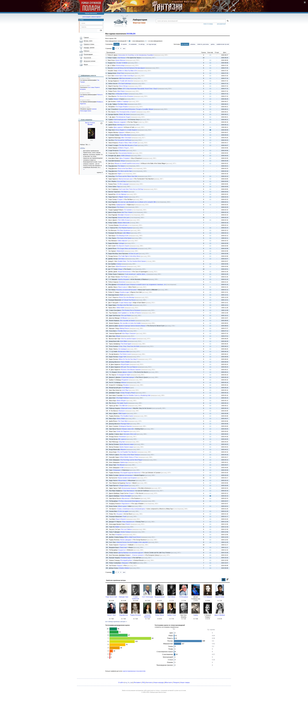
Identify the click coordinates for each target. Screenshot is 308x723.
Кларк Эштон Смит (111, 597)
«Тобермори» (116, 470)
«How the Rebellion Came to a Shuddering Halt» (137, 395)
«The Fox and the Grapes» (129, 338)
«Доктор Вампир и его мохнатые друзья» (130, 552)
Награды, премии (89, 47)
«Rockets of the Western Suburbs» (131, 369)
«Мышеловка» (122, 480)
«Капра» (115, 99)
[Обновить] (101, 124)
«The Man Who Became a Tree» (128, 145)
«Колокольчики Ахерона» (129, 488)
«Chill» (122, 467)
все (124, 48)
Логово (90, 124)
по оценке (124, 44)
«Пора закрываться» (128, 521)
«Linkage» (122, 243)
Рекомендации (88, 54)
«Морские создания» (119, 122)
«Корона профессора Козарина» (127, 478)
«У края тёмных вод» (125, 302)
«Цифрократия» (121, 204)
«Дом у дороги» (118, 127)
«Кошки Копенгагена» (124, 271)
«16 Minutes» (124, 318)
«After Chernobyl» (126, 137)
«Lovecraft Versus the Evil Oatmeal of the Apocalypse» (129, 68)
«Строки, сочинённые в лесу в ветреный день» (130, 508)
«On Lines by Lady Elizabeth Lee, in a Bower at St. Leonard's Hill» (136, 202)
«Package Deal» (125, 423)
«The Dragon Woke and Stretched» (127, 248)
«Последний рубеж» (126, 560)
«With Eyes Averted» (125, 78)
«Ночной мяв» (123, 225)
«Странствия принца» (127, 377)
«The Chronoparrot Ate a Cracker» (126, 112)
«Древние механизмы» (126, 475)
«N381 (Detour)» (126, 155)
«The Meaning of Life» (122, 235)
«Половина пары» (125, 557)
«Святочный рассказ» (120, 119)
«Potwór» (128, 524)
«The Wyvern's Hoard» (122, 246)
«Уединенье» (123, 545)
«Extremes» (122, 282)
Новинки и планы (89, 44)
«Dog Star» (122, 441)
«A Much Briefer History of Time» (128, 457)
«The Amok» (122, 150)
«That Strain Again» (126, 344)
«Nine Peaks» (121, 91)
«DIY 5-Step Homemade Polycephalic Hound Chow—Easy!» (140, 88)
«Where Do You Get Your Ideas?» (128, 359)
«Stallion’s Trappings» (122, 101)
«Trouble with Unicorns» (126, 81)
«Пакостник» (123, 547)
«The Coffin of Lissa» (123, 220)
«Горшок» (119, 565)
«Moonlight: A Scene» (123, 215)
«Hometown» (122, 436)
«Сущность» (122, 550)
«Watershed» (120, 251)
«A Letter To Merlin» (122, 63)
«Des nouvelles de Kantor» (127, 320)
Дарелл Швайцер (220, 615)
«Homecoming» (120, 65)
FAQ (143, 682)
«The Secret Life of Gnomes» (125, 96)
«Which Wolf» (120, 307)
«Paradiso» (126, 385)
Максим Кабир (219, 597)
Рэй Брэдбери (183, 597)
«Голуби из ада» (124, 292)
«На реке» (119, 514)
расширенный (221, 24)
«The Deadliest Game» (126, 416)
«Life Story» (121, 258)
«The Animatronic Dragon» (123, 117)
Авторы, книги (88, 41)
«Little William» (126, 233)
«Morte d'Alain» (120, 418)
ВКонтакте (168, 682)
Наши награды (159, 682)
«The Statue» (121, 166)
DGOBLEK (131, 34)
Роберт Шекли (159, 615)
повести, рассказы (203, 44)
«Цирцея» (121, 132)
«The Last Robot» (126, 315)
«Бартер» (128, 483)
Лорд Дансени (123, 615)
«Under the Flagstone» (123, 431)
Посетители (87, 57)
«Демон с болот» (127, 372)
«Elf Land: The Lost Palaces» (129, 367)
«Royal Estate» (125, 364)
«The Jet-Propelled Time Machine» (127, 452)
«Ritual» (118, 336)
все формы (184, 44)
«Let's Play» (125, 390)
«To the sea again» (123, 511)
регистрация (86, 16)
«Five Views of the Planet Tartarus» (129, 454)
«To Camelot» (128, 210)
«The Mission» (120, 465)
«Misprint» (123, 449)
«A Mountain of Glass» (121, 93)
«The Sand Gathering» (124, 83)
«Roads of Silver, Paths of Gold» (127, 142)
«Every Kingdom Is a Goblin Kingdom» (126, 130)
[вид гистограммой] (228, 579)
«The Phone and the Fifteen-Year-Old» (126, 176)
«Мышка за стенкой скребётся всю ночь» (127, 163)
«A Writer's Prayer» (123, 148)
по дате (116, 44)
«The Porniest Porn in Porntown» (131, 310)
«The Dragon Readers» (122, 106)
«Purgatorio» (125, 380)
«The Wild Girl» (123, 405)
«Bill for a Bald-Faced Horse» (132, 537)
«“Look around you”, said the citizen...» (135, 274)
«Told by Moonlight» (125, 496)
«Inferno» (123, 382)
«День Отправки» (124, 158)
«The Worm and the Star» (124, 171)
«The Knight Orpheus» (122, 398)
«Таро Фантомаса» (128, 490)
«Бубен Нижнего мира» (126, 447)
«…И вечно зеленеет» (137, 555)
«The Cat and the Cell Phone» (123, 140)
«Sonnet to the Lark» (123, 217)
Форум (86, 64)
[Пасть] (91, 138)
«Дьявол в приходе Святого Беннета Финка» (131, 325)
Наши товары (185, 682)
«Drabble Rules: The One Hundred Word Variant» (131, 261)
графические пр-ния (223, 44)
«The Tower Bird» (122, 421)
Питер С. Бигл (111, 615)
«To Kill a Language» (123, 184)
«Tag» (118, 186)
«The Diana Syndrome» (123, 230)
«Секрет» (131, 493)
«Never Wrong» (123, 86)
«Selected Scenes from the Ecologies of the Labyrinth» (132, 542)
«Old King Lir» (121, 124)
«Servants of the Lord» (130, 434)
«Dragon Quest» (124, 485)
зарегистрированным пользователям (134, 671)
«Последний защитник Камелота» (130, 472)
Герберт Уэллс (171, 615)
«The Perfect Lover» (125, 354)
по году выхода (151, 44)
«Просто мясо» (122, 287)
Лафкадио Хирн (123, 597)
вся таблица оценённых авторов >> (116, 621)
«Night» (119, 173)
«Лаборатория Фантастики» (157, 692)
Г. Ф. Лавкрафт (207, 597)
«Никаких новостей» (127, 429)
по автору (142, 44)
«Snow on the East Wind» (124, 168)
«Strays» (123, 160)
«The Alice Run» (122, 331)
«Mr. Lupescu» (122, 439)
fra (128, 682)
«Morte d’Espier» (121, 400)
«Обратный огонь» (126, 408)
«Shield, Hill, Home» (124, 114)
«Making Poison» (124, 328)
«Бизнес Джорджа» (126, 539)
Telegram (176, 682)
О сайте (121, 682)
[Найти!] (228, 21)
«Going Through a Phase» (128, 392)
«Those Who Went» (125, 135)
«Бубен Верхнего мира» (126, 444)
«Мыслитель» (125, 498)
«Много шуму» (122, 506)
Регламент (137, 682)
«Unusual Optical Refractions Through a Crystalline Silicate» (136, 109)
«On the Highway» (121, 194)
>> (84, 169)
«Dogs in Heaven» (120, 519)
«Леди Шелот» (125, 503)
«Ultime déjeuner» (122, 240)
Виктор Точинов (90, 122)
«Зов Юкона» (121, 57)
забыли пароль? (96, 16)
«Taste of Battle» (125, 362)
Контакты (149, 682)
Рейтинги (86, 51)
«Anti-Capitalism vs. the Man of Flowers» (129, 313)
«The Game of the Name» (124, 238)
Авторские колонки (89, 61)
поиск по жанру (208, 24)
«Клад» (120, 269)
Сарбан (195, 615)
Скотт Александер (147, 597)
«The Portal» (124, 277)
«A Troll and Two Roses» (129, 300)
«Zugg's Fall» (122, 356)
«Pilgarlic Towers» (123, 197)
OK (100, 30)
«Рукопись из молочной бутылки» (126, 289)
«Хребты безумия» (123, 279)
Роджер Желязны (135, 615)
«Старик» (120, 199)
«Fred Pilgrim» (125, 387)
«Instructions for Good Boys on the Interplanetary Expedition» (136, 55)
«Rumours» (121, 411)
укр (131, 682)
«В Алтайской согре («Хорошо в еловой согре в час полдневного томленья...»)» (141, 284)
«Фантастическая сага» (125, 179)
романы (192, 44)
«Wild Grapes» (122, 413)
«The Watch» (124, 191)
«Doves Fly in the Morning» (127, 297)
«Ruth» (121, 295)
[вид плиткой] (223, 579)
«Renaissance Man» (124, 351)
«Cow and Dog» (121, 181)
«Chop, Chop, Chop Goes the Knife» (129, 346)
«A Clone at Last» (133, 253)
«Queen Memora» (120, 60)
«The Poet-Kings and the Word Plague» (131, 460)
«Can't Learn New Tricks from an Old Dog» (130, 189)
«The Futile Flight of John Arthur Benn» (129, 256)
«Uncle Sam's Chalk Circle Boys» (124, 75)
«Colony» (119, 264)
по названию (133, 44)
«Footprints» (118, 534)
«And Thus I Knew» (126, 212)
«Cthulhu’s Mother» (124, 568)
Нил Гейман (171, 597)
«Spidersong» (124, 462)
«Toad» (124, 516)
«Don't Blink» (123, 341)
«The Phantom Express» (125, 227)
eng (126, 682)
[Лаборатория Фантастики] (121, 21)
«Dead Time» (120, 73)
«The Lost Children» (126, 529)
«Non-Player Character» (129, 333)
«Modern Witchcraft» (123, 222)
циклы (213, 44)
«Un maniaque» (122, 349)
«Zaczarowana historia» (125, 153)
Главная (86, 37)
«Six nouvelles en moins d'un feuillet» (130, 323)
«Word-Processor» (121, 266)
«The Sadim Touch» (122, 403)
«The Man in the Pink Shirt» (125, 305)
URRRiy (82, 148)
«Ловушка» (124, 563)
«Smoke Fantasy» (125, 532)
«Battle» (117, 527)
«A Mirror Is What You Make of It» (127, 70)
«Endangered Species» (125, 426)
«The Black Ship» (122, 104)
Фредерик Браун (160, 597)
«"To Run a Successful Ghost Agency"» (129, 501)
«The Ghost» (120, 207)
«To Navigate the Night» (123, 374)
